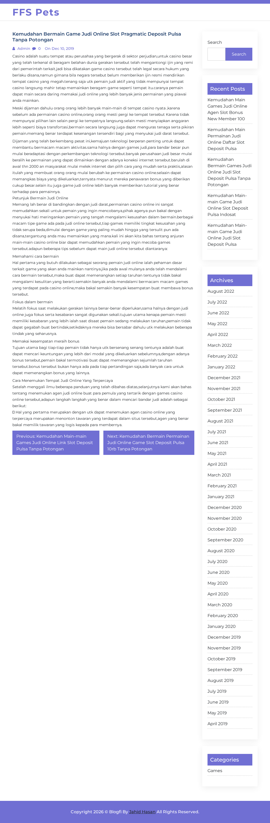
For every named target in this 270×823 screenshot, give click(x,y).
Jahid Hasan (142, 811)
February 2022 (223, 356)
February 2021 (222, 485)
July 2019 (217, 691)
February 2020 (223, 615)
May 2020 (218, 583)
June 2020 (219, 572)
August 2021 (220, 420)
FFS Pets (36, 12)
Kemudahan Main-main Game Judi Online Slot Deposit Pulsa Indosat (228, 205)
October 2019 (221, 658)
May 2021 (217, 453)
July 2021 (217, 431)
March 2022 (220, 345)
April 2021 (217, 464)
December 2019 (224, 637)
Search (215, 42)
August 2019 (221, 680)
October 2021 (221, 399)
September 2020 (225, 539)
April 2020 (218, 593)
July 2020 (218, 561)
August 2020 (221, 550)
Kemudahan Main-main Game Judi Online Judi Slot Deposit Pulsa (227, 235)
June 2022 (218, 312)
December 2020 (225, 507)
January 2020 (222, 626)
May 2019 (217, 712)
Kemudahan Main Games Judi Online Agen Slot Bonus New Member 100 (227, 109)
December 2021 (224, 377)
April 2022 (218, 334)
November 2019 (224, 648)
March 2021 (219, 475)
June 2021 (218, 442)
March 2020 (220, 604)
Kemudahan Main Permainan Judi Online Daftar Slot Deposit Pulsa (226, 139)
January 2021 (221, 496)
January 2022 (221, 366)
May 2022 (217, 323)
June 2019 (218, 702)
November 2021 (224, 388)
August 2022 (221, 291)
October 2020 (222, 529)
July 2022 (217, 302)
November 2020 (225, 518)
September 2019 (225, 669)
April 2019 (218, 723)
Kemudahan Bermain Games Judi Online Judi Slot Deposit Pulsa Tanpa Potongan (230, 172)
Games (215, 770)
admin (23, 48)
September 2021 (225, 410)
